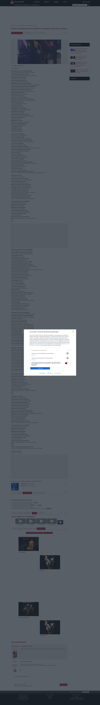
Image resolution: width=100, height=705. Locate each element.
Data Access (50, 373)
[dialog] (50, 352)
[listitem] (50, 350)
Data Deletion (42, 373)
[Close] (73, 332)
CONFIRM (40, 368)
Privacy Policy (58, 373)
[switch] (67, 353)
